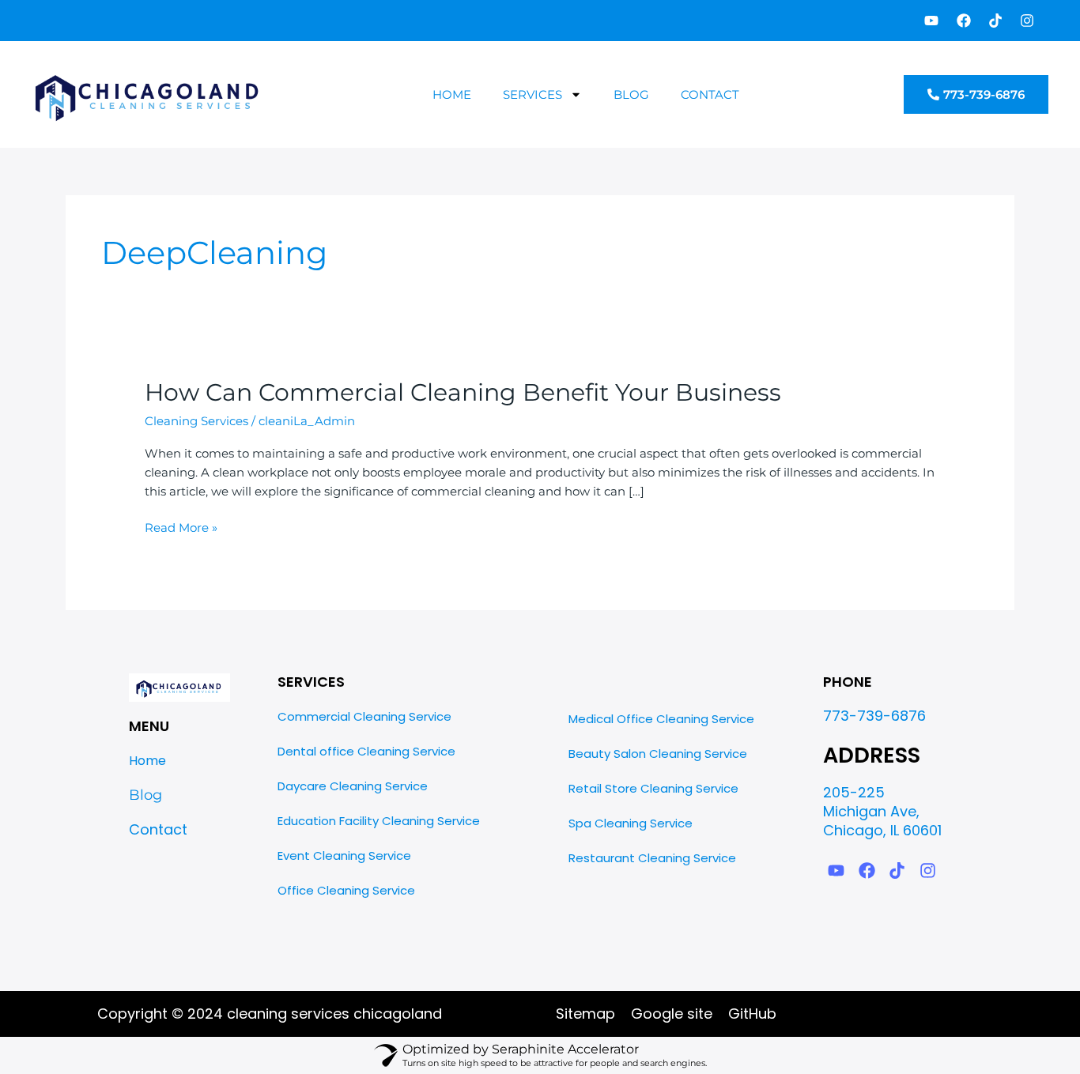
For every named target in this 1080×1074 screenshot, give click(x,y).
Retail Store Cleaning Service (653, 788)
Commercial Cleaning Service (364, 716)
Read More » (181, 526)
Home (451, 94)
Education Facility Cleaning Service (379, 820)
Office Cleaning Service (346, 890)
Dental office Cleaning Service (366, 751)
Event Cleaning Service (344, 855)
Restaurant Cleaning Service (652, 858)
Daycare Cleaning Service (353, 786)
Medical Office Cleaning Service (661, 718)
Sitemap (585, 1013)
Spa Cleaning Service (630, 823)
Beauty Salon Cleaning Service (657, 753)
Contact (710, 94)
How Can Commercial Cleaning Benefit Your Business (463, 392)
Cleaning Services (196, 420)
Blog (631, 94)
